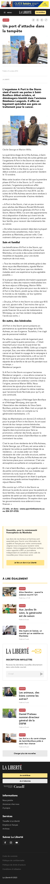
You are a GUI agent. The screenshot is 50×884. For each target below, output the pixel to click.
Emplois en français (10, 825)
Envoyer (39, 674)
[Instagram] (10, 845)
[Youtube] (16, 845)
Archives (6, 829)
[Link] (46, 19)
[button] (5, 12)
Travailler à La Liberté (11, 821)
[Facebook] (5, 845)
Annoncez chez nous (11, 804)
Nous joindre (8, 800)
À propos (6, 808)
